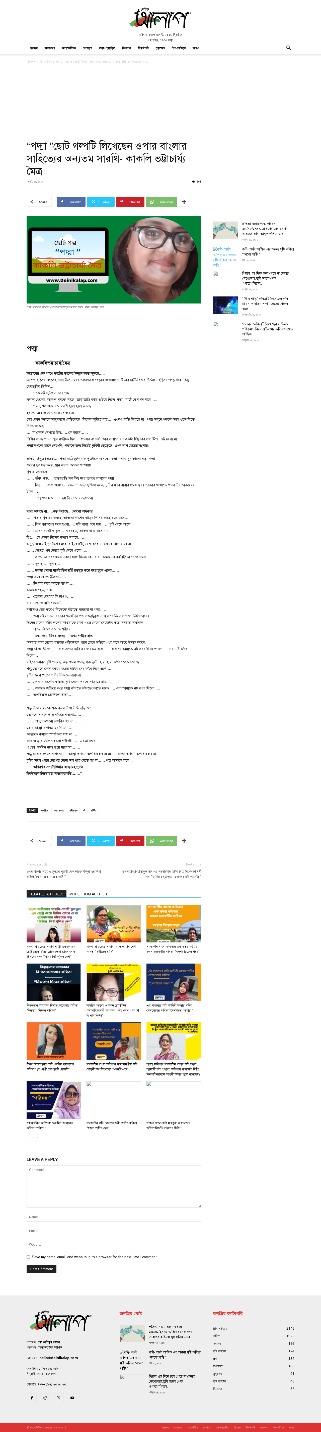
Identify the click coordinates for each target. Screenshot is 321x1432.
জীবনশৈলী (143, 48)
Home (31, 62)
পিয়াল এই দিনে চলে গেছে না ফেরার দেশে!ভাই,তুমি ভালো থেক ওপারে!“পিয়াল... (265, 278)
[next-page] (38, 1138)
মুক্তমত (160, 48)
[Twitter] (59, 1398)
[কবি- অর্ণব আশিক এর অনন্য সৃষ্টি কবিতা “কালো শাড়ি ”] (225, 257)
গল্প (57, 62)
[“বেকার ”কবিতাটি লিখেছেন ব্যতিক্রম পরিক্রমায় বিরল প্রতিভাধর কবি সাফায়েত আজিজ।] (225, 330)
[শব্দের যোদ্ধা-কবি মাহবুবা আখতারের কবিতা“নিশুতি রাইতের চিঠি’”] (173, 1100)
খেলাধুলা (87, 48)
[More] (184, 202)
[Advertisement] (160, 102)
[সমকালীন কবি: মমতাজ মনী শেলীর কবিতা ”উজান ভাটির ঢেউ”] (114, 1100)
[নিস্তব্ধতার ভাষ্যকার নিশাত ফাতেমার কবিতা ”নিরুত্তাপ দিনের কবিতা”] (54, 982)
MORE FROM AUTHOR (88, 894)
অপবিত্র (44, 810)
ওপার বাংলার (59, 810)
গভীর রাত (73, 810)
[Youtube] (72, 1398)
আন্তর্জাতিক (69, 48)
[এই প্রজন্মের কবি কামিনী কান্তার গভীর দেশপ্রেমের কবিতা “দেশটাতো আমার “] (173, 982)
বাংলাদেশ (50, 48)
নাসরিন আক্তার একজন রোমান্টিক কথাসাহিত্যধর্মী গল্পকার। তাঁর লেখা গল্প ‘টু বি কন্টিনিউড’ (113, 1011)
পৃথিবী (93, 810)
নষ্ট (84, 810)
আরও (196, 48)
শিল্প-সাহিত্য (179, 48)
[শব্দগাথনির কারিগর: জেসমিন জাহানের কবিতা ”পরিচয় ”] (54, 1100)
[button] (288, 48)
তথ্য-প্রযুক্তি (107, 48)
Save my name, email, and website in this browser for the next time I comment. (94, 1257)
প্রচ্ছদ (34, 48)
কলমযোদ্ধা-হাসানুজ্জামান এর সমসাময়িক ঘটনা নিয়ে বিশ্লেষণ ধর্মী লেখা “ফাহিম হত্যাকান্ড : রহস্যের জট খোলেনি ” (161, 874)
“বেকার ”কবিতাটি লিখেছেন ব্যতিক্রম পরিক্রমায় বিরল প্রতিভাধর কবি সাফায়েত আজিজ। (267, 329)
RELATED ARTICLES (46, 894)
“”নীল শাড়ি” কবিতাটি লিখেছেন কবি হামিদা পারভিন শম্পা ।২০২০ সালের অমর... (265, 304)
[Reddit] (45, 1398)
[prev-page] (30, 1138)
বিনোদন (126, 48)
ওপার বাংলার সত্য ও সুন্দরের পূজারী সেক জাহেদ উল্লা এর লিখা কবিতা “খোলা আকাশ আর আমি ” (64, 874)
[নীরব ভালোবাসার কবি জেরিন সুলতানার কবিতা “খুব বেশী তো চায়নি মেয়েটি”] (54, 1041)
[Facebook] (32, 1398)
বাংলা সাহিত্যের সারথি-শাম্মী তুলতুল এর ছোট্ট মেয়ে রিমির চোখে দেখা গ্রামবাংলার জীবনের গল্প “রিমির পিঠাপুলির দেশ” (51, 952)
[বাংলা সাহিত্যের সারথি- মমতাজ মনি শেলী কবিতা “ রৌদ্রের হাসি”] (114, 923)
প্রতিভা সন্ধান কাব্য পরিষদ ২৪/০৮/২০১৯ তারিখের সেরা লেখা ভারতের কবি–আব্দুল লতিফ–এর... (264, 229)
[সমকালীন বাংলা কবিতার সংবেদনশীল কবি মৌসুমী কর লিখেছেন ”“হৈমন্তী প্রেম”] (114, 1041)
